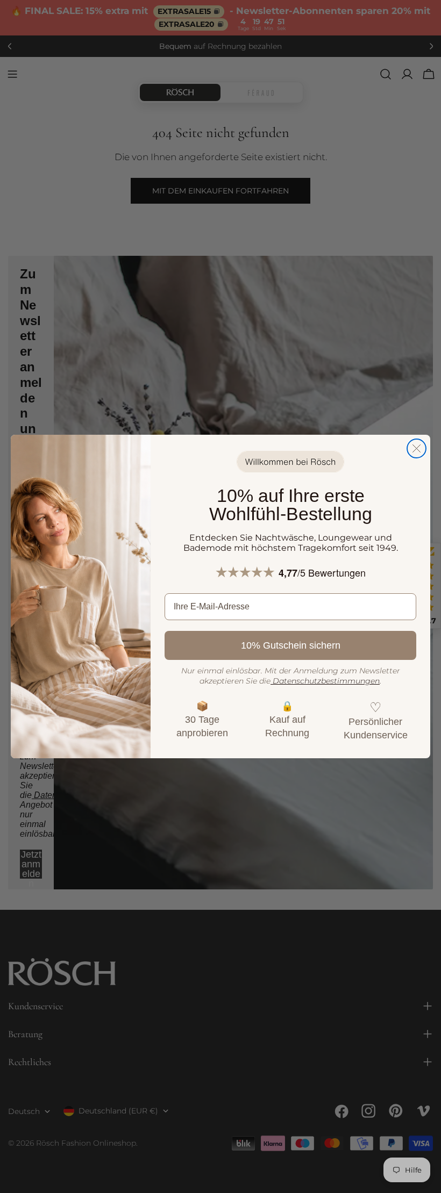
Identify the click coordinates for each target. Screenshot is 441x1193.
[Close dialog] (416, 448)
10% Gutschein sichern (290, 645)
